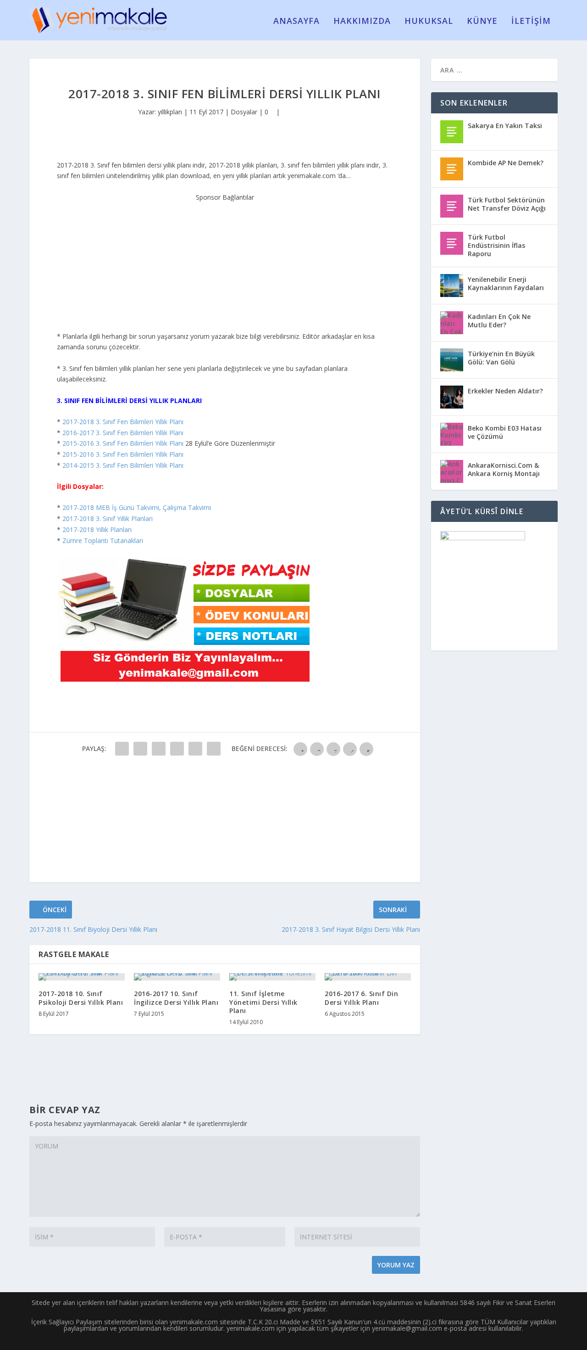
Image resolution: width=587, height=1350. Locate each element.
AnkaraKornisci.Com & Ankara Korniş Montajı (504, 469)
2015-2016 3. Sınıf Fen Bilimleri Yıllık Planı (122, 443)
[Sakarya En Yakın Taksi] (451, 131)
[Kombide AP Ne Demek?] (451, 168)
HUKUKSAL (428, 21)
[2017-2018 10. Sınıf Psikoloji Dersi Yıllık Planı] (82, 976)
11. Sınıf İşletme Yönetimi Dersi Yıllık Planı (263, 1001)
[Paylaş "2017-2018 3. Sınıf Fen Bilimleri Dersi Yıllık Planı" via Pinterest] (195, 748)
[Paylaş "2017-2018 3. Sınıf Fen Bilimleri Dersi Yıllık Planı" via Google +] (159, 748)
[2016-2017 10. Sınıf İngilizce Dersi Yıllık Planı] (177, 976)
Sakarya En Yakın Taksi (505, 125)
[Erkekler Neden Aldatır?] (451, 397)
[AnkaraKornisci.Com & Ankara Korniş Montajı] (451, 471)
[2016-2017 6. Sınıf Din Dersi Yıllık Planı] (368, 976)
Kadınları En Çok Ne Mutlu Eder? (499, 320)
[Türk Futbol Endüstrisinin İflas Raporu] (451, 243)
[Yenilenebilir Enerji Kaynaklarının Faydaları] (451, 285)
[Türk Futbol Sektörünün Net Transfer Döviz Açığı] (451, 206)
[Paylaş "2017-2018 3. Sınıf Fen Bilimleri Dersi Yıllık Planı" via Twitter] (140, 748)
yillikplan (170, 111)
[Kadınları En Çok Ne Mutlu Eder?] (451, 322)
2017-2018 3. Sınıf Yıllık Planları (107, 518)
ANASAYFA (296, 21)
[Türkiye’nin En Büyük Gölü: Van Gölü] (451, 359)
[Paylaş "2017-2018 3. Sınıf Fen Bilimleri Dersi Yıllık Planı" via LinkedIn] (214, 748)
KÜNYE (482, 21)
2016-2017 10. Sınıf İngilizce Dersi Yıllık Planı (176, 997)
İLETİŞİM (531, 21)
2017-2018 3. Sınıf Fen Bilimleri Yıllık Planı (122, 421)
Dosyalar (244, 111)
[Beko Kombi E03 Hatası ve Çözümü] (451, 434)
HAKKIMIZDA (362, 21)
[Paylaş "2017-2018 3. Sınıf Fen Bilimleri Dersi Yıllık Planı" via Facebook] (122, 748)
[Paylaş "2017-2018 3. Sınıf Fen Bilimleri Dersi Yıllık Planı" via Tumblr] (177, 748)
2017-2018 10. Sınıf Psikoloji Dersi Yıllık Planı (81, 997)
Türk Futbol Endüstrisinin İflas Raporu (496, 245)
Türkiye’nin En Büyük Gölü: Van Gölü (501, 357)
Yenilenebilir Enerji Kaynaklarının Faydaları (506, 283)
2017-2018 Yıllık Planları (97, 529)
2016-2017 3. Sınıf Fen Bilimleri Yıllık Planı (122, 432)
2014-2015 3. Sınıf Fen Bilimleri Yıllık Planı (122, 465)
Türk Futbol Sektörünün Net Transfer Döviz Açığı (507, 204)
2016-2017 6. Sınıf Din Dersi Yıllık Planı (361, 997)
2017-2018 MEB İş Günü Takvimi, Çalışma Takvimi (136, 507)
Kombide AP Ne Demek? (505, 162)
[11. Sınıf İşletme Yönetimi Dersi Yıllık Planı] (272, 976)
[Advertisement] (225, 259)
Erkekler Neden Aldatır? (505, 391)
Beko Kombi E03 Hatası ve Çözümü (505, 432)
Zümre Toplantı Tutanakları (102, 540)
